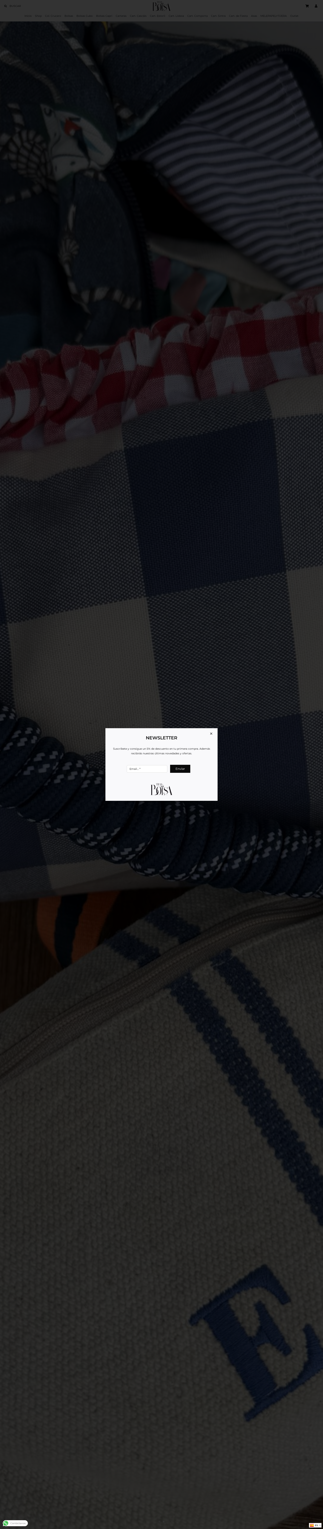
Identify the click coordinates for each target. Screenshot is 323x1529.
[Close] (211, 733)
